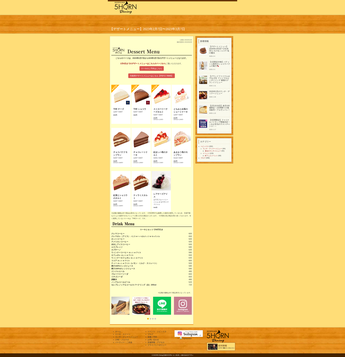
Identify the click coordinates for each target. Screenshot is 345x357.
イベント (206, 153)
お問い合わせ (153, 340)
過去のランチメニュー (213, 151)
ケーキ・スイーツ (122, 334)
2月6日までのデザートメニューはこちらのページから (143, 63)
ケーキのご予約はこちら (151, 68)
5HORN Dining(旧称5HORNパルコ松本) (166, 355)
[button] (148, 319)
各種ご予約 (152, 337)
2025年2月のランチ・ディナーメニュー (219, 92)
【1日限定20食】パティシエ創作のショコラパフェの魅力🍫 (219, 64)
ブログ (203, 158)
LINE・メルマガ (122, 340)
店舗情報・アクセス (156, 342)
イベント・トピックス (157, 331)
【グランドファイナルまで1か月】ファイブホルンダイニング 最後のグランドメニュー (219, 79)
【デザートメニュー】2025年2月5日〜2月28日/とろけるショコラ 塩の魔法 (219, 49)
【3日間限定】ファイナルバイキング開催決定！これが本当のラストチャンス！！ (219, 123)
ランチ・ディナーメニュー (212, 149)
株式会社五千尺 (187, 355)
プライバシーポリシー (157, 345)
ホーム (118, 331)
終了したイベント (211, 156)
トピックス (205, 146)
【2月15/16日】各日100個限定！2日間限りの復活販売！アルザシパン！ (219, 108)
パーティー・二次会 (123, 342)
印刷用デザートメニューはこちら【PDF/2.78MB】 (151, 76)
